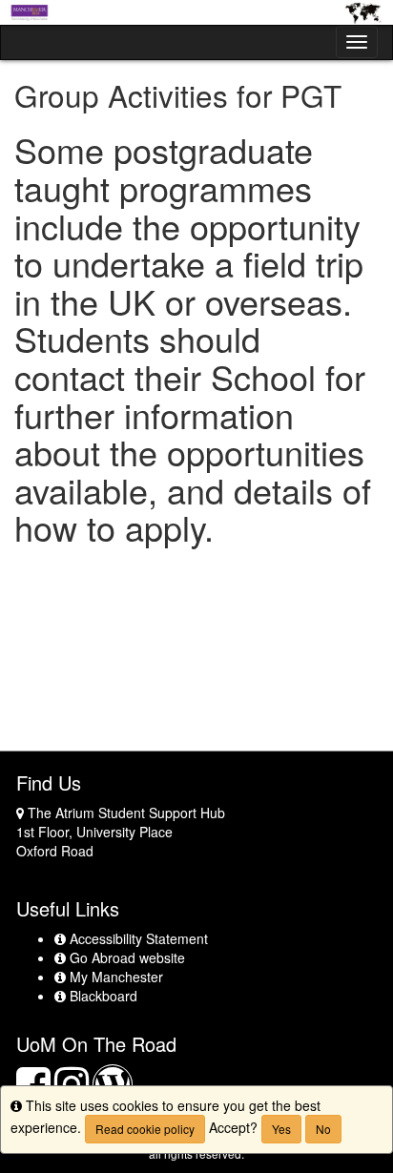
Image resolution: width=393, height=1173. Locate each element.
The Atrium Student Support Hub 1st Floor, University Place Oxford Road (120, 831)
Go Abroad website (125, 957)
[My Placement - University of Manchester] (196, 12)
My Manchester (114, 976)
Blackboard (101, 995)
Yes (281, 1129)
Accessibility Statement (136, 938)
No (323, 1129)
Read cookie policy (145, 1129)
